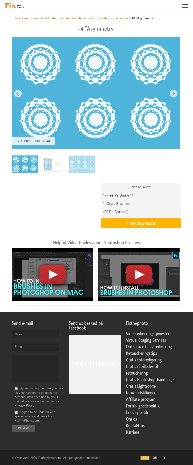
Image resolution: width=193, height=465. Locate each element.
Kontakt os (135, 425)
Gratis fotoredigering (144, 360)
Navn (18, 334)
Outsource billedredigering (149, 347)
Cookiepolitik (137, 412)
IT (164, 458)
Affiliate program (140, 399)
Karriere (132, 432)
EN (145, 458)
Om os (131, 419)
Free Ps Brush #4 (119, 195)
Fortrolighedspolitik (142, 406)
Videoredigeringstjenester (147, 333)
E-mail (19, 347)
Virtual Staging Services (146, 340)
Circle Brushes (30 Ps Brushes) (116, 208)
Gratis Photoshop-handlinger (150, 379)
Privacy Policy (24, 405)
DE (155, 458)
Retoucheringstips (141, 353)
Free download (141, 223)
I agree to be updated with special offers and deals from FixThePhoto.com (35, 416)
